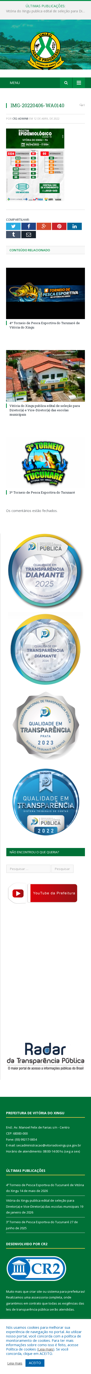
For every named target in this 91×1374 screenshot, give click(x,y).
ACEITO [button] (35, 1362)
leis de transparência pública (27, 1309)
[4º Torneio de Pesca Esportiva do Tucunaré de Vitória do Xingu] (45, 293)
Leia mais (45, 1349)
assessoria (39, 1297)
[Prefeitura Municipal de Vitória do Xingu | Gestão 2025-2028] (45, 49)
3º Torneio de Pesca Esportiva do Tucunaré (42, 492)
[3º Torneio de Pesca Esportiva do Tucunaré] (45, 463)
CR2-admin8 (20, 118)
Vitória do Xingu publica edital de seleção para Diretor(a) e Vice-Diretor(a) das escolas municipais (46, 11)
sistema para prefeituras (65, 1291)
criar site (35, 1291)
